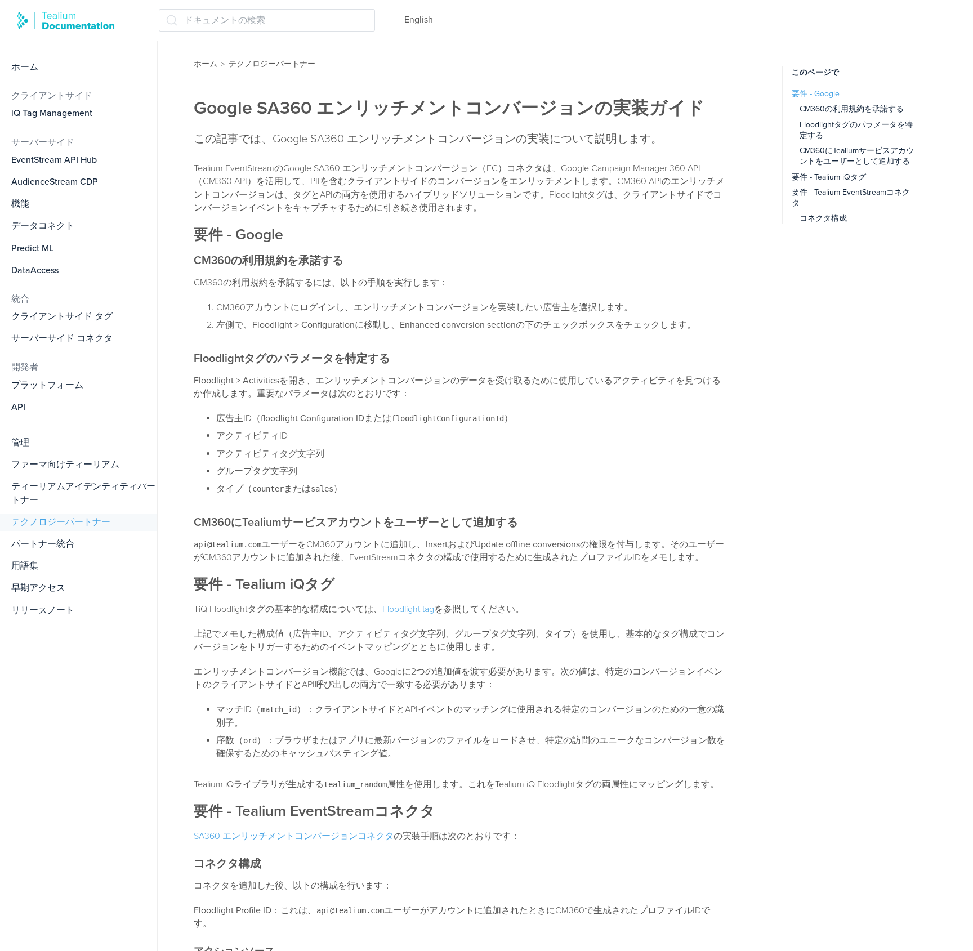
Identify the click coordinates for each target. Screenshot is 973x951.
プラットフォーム (47, 385)
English (418, 19)
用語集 (24, 566)
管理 (20, 442)
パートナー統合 (42, 544)
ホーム (24, 67)
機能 (20, 203)
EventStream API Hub (54, 160)
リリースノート (42, 610)
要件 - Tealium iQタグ (829, 177)
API (18, 407)
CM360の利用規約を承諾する (852, 109)
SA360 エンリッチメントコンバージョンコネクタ (294, 836)
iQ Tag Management (51, 113)
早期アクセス (38, 587)
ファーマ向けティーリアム (65, 464)
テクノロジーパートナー (60, 522)
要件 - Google (816, 94)
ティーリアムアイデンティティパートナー (83, 493)
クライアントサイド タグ (62, 316)
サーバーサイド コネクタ (62, 338)
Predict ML (32, 248)
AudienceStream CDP (54, 181)
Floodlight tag (408, 609)
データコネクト (42, 225)
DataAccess (35, 270)
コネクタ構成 (823, 218)
